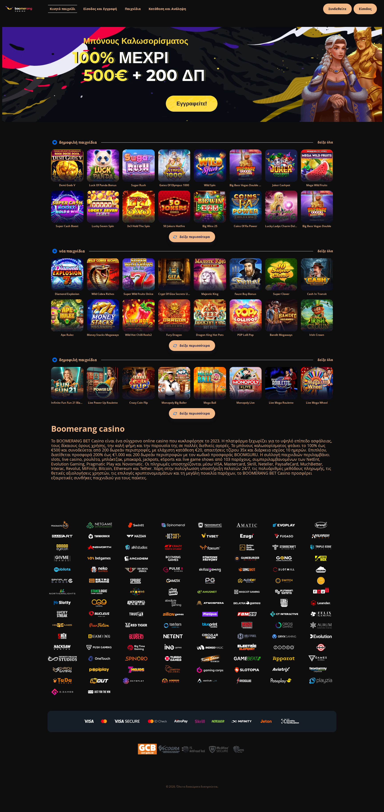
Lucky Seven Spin (103, 226)
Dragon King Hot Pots (210, 335)
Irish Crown (316, 335)
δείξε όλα (325, 142)
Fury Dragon (174, 335)
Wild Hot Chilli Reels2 (138, 335)
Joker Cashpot (281, 185)
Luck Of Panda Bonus (102, 185)
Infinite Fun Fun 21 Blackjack (69, 403)
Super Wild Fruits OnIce (138, 294)
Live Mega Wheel (317, 403)
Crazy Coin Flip (138, 403)
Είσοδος (365, 9)
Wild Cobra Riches (103, 294)
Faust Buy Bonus (245, 294)
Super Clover (281, 294)
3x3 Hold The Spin (138, 226)
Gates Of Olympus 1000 (174, 185)
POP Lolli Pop (245, 335)
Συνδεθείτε (337, 9)
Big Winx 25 (209, 226)
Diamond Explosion (67, 294)
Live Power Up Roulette (103, 403)
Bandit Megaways (281, 335)
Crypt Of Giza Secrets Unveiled (177, 294)
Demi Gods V (67, 185)
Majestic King (209, 294)
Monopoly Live (245, 403)
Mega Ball (210, 403)
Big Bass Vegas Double (316, 226)
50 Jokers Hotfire (174, 226)
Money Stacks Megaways (103, 335)
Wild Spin (210, 185)
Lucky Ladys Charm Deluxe (282, 226)
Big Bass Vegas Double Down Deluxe (253, 185)
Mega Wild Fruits (316, 185)
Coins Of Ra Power (245, 226)
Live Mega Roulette (281, 403)
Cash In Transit (317, 294)
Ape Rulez (67, 335)
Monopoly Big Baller (174, 403)
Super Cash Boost (67, 226)
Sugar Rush (138, 185)
